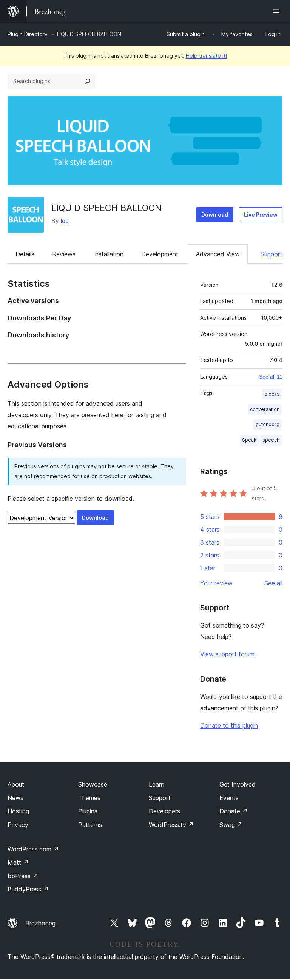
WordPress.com (33, 849)
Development (159, 254)
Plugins (87, 811)
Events (229, 798)
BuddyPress (28, 889)
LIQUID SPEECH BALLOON (106, 207)
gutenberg (267, 424)
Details (24, 254)
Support (271, 254)
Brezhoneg (40, 923)
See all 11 (270, 377)
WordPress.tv (171, 824)
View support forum (227, 654)
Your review (216, 583)
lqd (65, 221)
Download (214, 214)
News (15, 798)
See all (273, 583)
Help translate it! (206, 55)
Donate (233, 811)
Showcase (92, 784)
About (16, 784)
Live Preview (261, 214)
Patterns (90, 824)
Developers (164, 811)
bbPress (23, 876)
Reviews (64, 254)
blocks (271, 394)
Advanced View (218, 254)
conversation (264, 409)
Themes (89, 798)
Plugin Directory (28, 34)
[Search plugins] (87, 81)
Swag (230, 824)
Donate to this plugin (229, 725)
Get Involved (237, 784)
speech (270, 440)
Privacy (18, 824)
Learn (156, 784)
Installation (108, 254)
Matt (18, 862)
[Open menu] (278, 11)
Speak (249, 440)
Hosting (18, 811)
